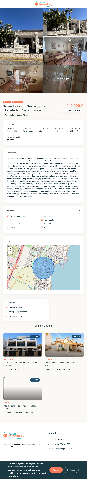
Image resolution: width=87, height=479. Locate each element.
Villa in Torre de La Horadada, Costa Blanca (19, 407)
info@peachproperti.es (18, 312)
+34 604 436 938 (15, 307)
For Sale (7, 102)
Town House (17, 102)
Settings (71, 470)
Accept (56, 470)
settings (14, 476)
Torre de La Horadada (13, 115)
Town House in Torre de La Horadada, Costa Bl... (20, 364)
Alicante (26, 115)
